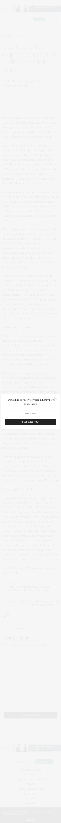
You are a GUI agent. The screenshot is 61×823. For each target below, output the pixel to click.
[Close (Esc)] (55, 398)
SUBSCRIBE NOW (30, 422)
